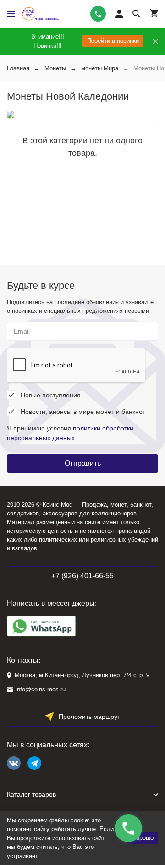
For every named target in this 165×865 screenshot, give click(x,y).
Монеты (55, 68)
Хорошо (143, 837)
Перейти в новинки (113, 40)
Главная (18, 68)
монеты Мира (99, 68)
